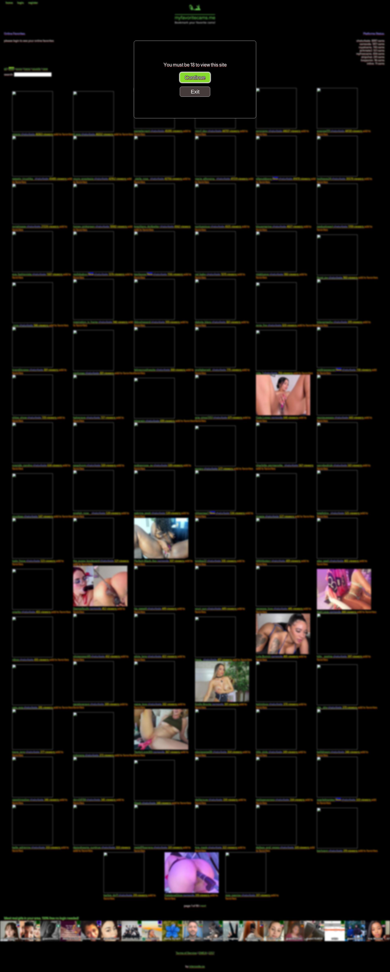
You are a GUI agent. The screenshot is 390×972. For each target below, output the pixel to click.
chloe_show (34, 417)
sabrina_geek (157, 513)
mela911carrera (158, 847)
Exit (195, 92)
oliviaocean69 (96, 656)
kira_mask (216, 847)
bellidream (338, 751)
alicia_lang (155, 656)
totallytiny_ (338, 513)
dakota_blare (217, 322)
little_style (277, 751)
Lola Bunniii (277, 656)
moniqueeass (340, 417)
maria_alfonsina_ (221, 178)
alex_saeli (338, 560)
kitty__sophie (339, 656)
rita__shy (337, 707)
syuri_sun (215, 608)
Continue (195, 77)
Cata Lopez (277, 417)
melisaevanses (280, 799)
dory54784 (94, 799)
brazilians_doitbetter (162, 226)
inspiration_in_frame (100, 322)
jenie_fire (276, 325)
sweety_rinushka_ (39, 178)
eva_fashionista (37, 274)
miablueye (277, 274)
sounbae (32, 516)
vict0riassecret (344, 369)
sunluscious (218, 226)
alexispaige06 (218, 751)
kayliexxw (158, 274)
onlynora (93, 755)
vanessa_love (279, 608)
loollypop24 (340, 178)
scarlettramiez (344, 799)
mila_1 (274, 373)
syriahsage (35, 226)
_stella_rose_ (158, 178)
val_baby (216, 274)
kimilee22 (215, 560)
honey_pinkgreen (100, 226)
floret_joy (337, 277)
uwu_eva (32, 707)
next (203, 905)
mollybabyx (98, 274)
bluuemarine (279, 226)
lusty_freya (33, 560)
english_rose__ (97, 513)
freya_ (213, 659)
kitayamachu (339, 322)
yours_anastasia (99, 178)
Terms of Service (186, 953)
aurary (214, 468)
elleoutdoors (283, 178)
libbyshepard (157, 322)
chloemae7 (220, 513)
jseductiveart (340, 226)
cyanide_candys (37, 465)
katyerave (94, 417)
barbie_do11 (125, 895)
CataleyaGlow (187, 895)
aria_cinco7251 (218, 417)
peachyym (94, 465)
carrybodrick (339, 465)
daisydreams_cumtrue (101, 847)
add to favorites (144, 229)
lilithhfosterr (278, 560)
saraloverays (96, 704)
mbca (30, 659)
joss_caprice (247, 895)
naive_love (155, 704)
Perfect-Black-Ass (159, 560)
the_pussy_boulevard (101, 560)
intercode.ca (197, 966)
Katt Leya (336, 611)
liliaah (152, 803)
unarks (31, 611)
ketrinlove (277, 704)
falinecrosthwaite (159, 369)
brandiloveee (35, 369)
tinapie (275, 516)
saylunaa (93, 373)
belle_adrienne (36, 847)
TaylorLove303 (157, 751)
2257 (211, 953)
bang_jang (33, 751)
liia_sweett (155, 608)
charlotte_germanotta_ (284, 465)
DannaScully (95, 608)
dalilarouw (216, 799)
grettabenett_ (218, 369)
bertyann (337, 850)
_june (30, 325)
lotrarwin (154, 420)
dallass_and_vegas (282, 847)
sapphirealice (35, 799)
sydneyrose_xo (158, 465)
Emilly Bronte (216, 704)
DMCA (203, 953)
